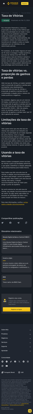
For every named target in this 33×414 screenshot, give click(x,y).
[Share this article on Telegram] (18, 223)
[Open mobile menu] (30, 3)
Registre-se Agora (16, 309)
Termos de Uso (25, 403)
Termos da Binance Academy (17, 405)
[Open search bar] (19, 3)
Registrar (24, 3)
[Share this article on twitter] (2, 223)
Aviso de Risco (5, 405)
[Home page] (12, 3)
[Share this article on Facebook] (10, 223)
